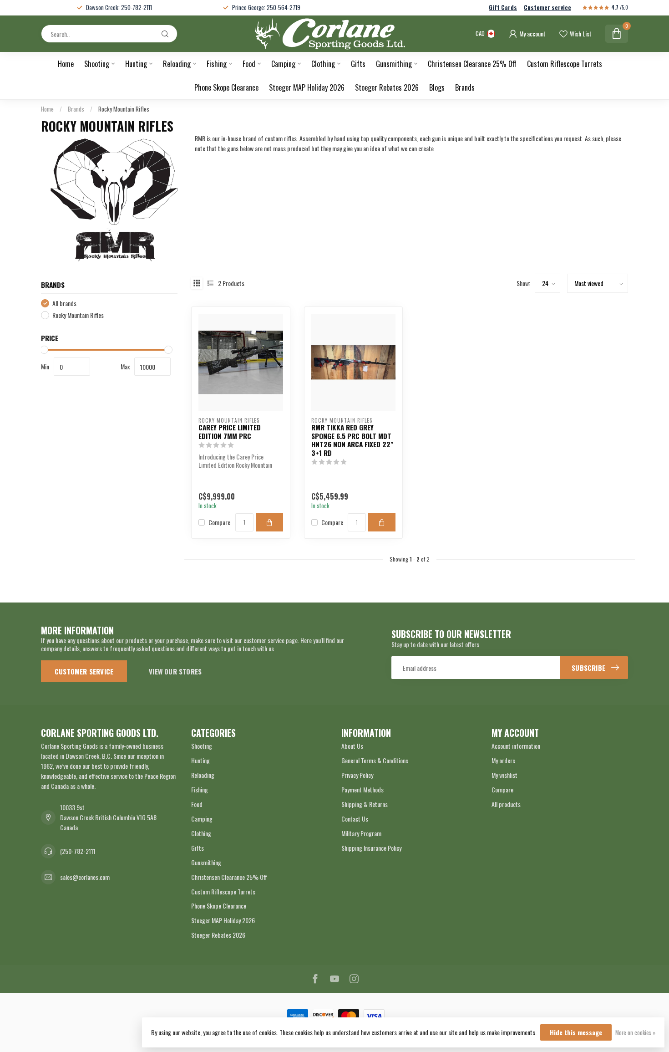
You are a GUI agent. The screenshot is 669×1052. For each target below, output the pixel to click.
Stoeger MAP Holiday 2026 (307, 87)
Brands (465, 87)
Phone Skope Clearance (226, 87)
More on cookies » (635, 1032)
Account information (516, 746)
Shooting (96, 63)
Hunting (136, 63)
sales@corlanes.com (85, 877)
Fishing (217, 63)
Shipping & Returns (364, 804)
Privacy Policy (357, 775)
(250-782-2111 (78, 851)
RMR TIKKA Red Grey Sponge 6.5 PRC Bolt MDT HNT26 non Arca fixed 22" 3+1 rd (352, 440)
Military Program (361, 833)
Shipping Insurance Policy (371, 848)
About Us (352, 746)
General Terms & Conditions (374, 760)
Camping (283, 63)
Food (249, 63)
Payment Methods (362, 789)
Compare (219, 522)
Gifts (358, 63)
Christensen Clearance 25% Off (472, 63)
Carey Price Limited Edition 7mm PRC (229, 431)
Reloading (177, 63)
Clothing (323, 63)
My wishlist (504, 775)
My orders (503, 760)
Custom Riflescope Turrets (564, 63)
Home (66, 63)
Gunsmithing (394, 63)
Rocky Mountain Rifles (123, 108)
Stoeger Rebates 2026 (387, 87)
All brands (64, 303)
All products (506, 804)
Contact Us (354, 818)
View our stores (175, 671)
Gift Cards (503, 7)
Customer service (547, 7)
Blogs (437, 87)
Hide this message (576, 1032)
